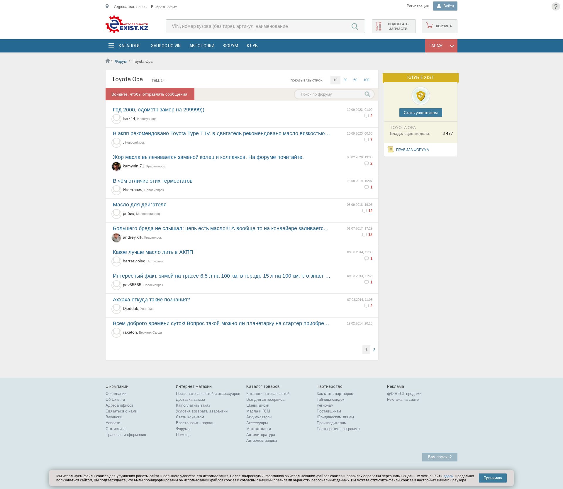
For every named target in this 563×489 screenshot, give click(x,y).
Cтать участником (421, 112)
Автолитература (260, 434)
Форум (230, 45)
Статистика (116, 429)
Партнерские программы (338, 429)
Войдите (119, 94)
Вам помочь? (440, 457)
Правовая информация (126, 434)
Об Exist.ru (115, 399)
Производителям (332, 423)
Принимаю (493, 478)
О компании (116, 393)
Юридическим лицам (335, 417)
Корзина (444, 26)
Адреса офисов (119, 405)
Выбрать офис (164, 7)
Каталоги (129, 45)
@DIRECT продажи (404, 393)
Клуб (252, 45)
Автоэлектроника (261, 440)
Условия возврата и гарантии (202, 411)
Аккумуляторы (259, 417)
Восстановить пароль (195, 423)
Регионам (325, 405)
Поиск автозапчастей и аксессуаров (208, 393)
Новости (113, 423)
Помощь (183, 434)
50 (355, 80)
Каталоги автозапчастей (267, 393)
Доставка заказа (190, 399)
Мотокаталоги (258, 429)
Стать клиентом (190, 417)
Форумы (183, 429)
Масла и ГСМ (258, 411)
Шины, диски (257, 405)
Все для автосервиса (265, 399)
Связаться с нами (121, 411)
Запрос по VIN (166, 45)
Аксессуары (257, 423)
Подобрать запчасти (398, 26)
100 (366, 80)
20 (345, 80)
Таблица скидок (330, 399)
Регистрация (418, 6)
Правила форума (412, 150)
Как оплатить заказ (193, 405)
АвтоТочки (201, 45)
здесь (448, 476)
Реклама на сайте (403, 399)
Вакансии (114, 417)
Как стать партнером (335, 393)
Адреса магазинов (130, 6)
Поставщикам (329, 411)
